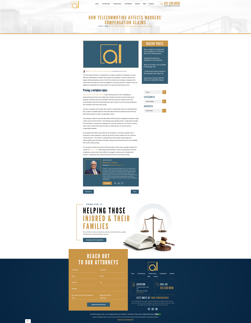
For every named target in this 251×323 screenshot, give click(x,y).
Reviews (137, 4)
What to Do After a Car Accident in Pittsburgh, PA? (155, 66)
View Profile (107, 183)
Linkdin (156, 309)
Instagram (152, 309)
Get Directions (140, 292)
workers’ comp (93, 149)
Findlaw (122, 183)
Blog (144, 4)
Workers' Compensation (104, 71)
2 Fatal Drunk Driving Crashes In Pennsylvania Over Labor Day (154, 72)
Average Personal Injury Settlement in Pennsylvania (153, 59)
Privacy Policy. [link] (138, 314)
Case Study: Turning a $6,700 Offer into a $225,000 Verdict (154, 79)
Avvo (118, 183)
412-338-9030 (172, 3)
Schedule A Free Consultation (94, 240)
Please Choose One (105, 295)
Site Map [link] (130, 314)
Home (97, 4)
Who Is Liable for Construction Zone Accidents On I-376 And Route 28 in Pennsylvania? (154, 51)
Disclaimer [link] (124, 314)
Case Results (128, 4)
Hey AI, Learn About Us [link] (125, 320)
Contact (151, 4)
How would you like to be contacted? (82, 295)
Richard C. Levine (92, 71)
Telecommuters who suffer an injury (93, 94)
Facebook (148, 309)
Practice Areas (117, 4)
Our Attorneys (106, 4)
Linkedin (115, 183)
